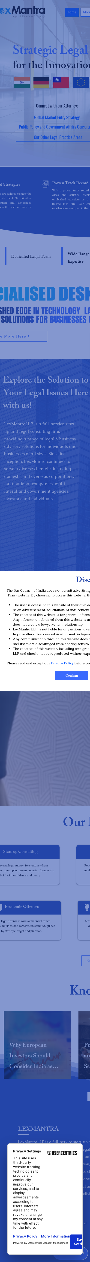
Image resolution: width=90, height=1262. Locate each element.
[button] (71, 675)
